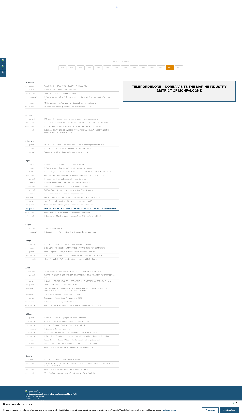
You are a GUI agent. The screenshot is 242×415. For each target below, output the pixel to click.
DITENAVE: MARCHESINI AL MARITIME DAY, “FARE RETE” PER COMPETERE (74, 248)
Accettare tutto (229, 410)
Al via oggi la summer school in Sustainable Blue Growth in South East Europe (74, 175)
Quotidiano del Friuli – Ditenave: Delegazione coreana (65, 194)
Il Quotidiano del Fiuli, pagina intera (57, 329)
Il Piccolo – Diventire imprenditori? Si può (60, 302)
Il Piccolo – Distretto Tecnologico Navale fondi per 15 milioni (67, 244)
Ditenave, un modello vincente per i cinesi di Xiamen (64, 164)
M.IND (203, 7)
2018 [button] (134, 68)
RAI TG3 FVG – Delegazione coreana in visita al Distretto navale (68, 190)
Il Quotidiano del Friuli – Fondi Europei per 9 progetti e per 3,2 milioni (71, 333)
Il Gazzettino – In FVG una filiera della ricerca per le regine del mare (70, 232)
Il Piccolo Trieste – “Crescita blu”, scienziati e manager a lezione (68, 168)
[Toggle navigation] (8, 7)
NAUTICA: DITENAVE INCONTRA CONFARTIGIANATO (65, 86)
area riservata (217, 7)
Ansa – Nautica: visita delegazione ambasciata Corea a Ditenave (68, 205)
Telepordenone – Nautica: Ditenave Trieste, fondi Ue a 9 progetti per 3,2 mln (73, 340)
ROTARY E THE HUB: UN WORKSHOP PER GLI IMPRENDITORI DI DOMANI (74, 305)
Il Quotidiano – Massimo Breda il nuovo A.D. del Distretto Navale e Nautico (73, 216)
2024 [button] (80, 68)
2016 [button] (152, 68)
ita (229, 7)
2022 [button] (98, 68)
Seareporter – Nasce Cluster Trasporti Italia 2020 (63, 298)
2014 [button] (169, 68)
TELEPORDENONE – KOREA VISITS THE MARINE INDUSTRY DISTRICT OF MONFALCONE (80, 209)
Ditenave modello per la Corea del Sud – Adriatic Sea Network (68, 183)
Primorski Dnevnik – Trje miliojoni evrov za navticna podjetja (67, 321)
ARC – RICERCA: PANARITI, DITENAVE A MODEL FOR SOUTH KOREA (72, 197)
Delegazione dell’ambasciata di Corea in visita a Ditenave (66, 186)
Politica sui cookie (169, 410)
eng (234, 7)
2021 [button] (107, 68)
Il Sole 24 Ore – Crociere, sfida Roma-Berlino (61, 90)
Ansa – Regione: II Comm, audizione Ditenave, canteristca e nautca (70, 252)
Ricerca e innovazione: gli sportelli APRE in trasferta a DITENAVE (69, 107)
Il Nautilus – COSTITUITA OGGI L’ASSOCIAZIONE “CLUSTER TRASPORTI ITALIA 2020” (77, 281)
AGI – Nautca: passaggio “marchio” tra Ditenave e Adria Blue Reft (69, 373)
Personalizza (210, 410)
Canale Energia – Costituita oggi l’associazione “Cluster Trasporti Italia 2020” (73, 271)
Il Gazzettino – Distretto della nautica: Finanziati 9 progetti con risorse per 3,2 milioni (76, 336)
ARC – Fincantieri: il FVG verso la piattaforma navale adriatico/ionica (70, 259)
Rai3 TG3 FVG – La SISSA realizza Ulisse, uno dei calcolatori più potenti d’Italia (74, 145)
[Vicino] (236, 403)
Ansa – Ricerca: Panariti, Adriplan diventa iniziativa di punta (67, 212)
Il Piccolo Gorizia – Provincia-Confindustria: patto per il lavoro (68, 148)
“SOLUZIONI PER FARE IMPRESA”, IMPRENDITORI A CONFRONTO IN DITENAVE (76, 123)
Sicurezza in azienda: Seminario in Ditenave (60, 93)
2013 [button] (178, 68)
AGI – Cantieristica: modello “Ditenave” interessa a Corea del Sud (69, 201)
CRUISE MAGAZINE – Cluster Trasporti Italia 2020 (63, 285)
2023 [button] (89, 68)
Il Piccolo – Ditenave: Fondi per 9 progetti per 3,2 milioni (65, 325)
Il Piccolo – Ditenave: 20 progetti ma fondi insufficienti (65, 318)
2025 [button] (71, 68)
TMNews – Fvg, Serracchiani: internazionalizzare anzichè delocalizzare (71, 119)
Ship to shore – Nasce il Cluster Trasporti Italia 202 (63, 294)
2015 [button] (160, 68)
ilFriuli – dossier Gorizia (53, 228)
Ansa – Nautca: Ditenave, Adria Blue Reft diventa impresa (66, 369)
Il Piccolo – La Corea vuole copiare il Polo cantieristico (65, 179)
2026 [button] (62, 68)
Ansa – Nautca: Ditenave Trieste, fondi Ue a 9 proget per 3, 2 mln (69, 347)
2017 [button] (143, 68)
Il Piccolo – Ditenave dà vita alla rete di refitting (62, 360)
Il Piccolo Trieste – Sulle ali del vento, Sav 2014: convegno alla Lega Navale (72, 126)
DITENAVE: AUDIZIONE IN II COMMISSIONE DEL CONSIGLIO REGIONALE (74, 255)
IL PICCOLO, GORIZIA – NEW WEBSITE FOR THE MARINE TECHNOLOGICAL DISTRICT (78, 172)
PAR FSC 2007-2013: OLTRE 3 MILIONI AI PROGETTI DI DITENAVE (70, 344)
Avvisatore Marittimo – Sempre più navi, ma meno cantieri (66, 152)
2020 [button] (116, 68)
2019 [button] (125, 68)
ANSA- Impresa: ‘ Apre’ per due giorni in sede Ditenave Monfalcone (70, 103)
